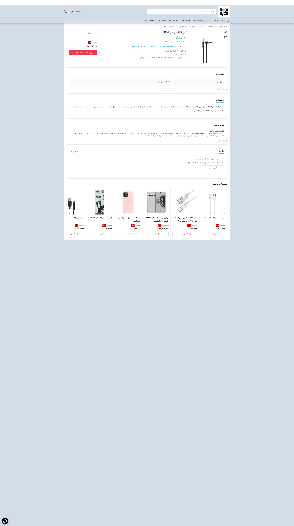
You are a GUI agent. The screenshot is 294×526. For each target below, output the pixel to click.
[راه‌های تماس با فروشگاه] (5, 521)
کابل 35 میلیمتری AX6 (140, 46)
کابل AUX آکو (154, 46)
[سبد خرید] (65, 11)
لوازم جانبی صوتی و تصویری (197, 26)
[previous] (224, 213)
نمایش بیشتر (222, 90)
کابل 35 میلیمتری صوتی (169, 46)
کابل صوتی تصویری (182, 26)
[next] (69, 213)
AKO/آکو (179, 37)
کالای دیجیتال (212, 26)
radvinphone (223, 26)
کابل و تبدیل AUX (169, 26)
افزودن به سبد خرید (81, 52)
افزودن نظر (74, 151)
